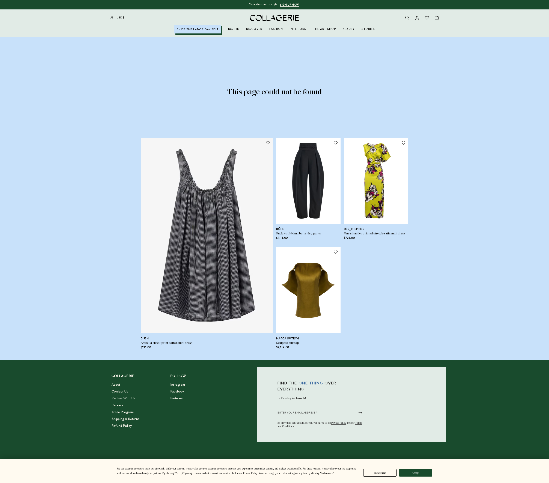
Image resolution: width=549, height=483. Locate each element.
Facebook (177, 391)
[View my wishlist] (427, 17)
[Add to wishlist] (268, 143)
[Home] (274, 18)
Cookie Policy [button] (250, 473)
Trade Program (123, 412)
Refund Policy (122, 426)
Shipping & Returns (125, 419)
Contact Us (120, 391)
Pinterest (176, 398)
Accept (415, 472)
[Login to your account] (417, 17)
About (116, 384)
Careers (117, 405)
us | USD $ (117, 18)
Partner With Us (123, 398)
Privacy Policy (338, 423)
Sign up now (289, 5)
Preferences (380, 472)
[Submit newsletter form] (360, 413)
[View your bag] (436, 17)
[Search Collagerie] (407, 17)
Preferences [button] (327, 473)
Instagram (177, 384)
